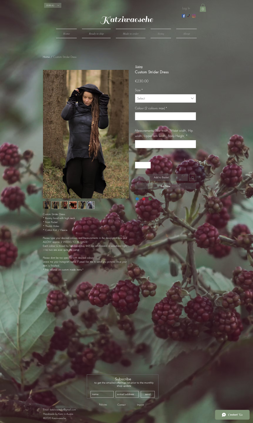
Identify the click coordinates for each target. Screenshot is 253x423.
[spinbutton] (143, 165)
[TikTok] (188, 16)
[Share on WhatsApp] (150, 199)
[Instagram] (194, 16)
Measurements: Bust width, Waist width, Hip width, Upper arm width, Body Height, (164, 133)
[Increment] (148, 165)
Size (139, 90)
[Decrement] (137, 165)
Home (46, 57)
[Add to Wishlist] (192, 177)
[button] (52, 5)
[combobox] (165, 98)
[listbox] (52, 5)
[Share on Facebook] (137, 199)
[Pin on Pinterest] (144, 199)
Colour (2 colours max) (151, 108)
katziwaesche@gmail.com (63, 409)
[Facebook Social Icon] (183, 16)
